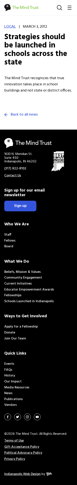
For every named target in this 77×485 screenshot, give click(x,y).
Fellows (9, 240)
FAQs (8, 370)
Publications (13, 399)
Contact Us (12, 175)
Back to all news (24, 115)
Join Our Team (15, 338)
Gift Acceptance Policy (21, 447)
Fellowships (12, 295)
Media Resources (16, 387)
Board (8, 246)
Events (9, 364)
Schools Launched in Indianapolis (29, 301)
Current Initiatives (18, 283)
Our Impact (13, 381)
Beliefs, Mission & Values (22, 272)
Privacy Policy (14, 459)
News (8, 393)
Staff (7, 234)
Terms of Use (14, 441)
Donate (9, 332)
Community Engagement (23, 277)
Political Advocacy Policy (23, 453)
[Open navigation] (69, 7)
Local (10, 27)
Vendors (10, 405)
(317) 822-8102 (15, 168)
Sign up (20, 206)
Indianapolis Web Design (22, 474)
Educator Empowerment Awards (29, 289)
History (9, 375)
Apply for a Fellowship (21, 326)
